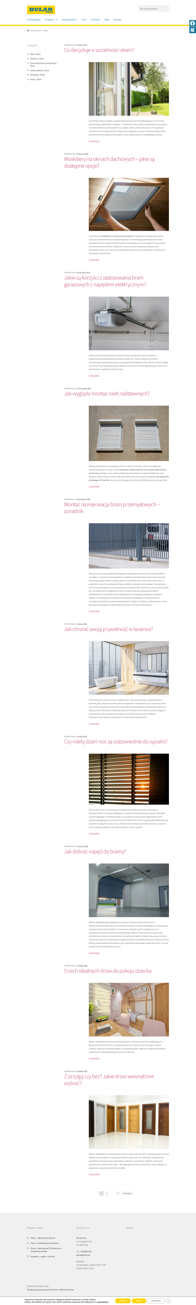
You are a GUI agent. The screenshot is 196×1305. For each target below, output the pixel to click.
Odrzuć (139, 1301)
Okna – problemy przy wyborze (45, 1243)
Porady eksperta (69, 19)
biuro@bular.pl (83, 1255)
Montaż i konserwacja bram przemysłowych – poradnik (112, 508)
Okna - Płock (35, 54)
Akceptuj (123, 1301)
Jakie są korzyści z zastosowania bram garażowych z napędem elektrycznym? (105, 281)
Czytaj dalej (94, 141)
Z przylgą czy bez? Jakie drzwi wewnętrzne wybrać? (109, 1080)
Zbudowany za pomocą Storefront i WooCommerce (50, 1289)
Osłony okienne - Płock (39, 70)
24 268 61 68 (86, 1251)
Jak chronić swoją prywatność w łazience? (108, 628)
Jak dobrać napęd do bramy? (95, 851)
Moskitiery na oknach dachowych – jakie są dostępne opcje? (109, 162)
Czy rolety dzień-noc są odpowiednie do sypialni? (115, 741)
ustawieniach (102, 1302)
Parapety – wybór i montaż (43, 1256)
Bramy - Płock (35, 79)
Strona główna (33, 19)
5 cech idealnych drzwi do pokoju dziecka (107, 970)
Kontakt (117, 19)
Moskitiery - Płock (37, 74)
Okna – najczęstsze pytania (43, 1237)
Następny (127, 1193)
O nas (83, 19)
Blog (107, 19)
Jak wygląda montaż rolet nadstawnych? (107, 393)
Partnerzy (95, 19)
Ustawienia (156, 1301)
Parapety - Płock (37, 58)
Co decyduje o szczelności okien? (99, 49)
